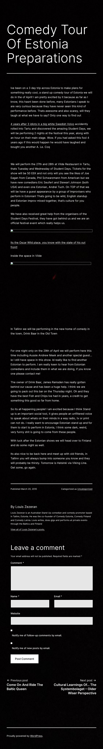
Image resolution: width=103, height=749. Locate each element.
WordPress (36, 735)
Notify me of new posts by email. (31, 648)
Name (15, 596)
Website (15, 613)
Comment (17, 562)
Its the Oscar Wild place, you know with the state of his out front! (48, 245)
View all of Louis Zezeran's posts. (28, 529)
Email (58, 596)
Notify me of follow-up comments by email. (37, 635)
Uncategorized (84, 489)
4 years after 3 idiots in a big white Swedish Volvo (42, 124)
